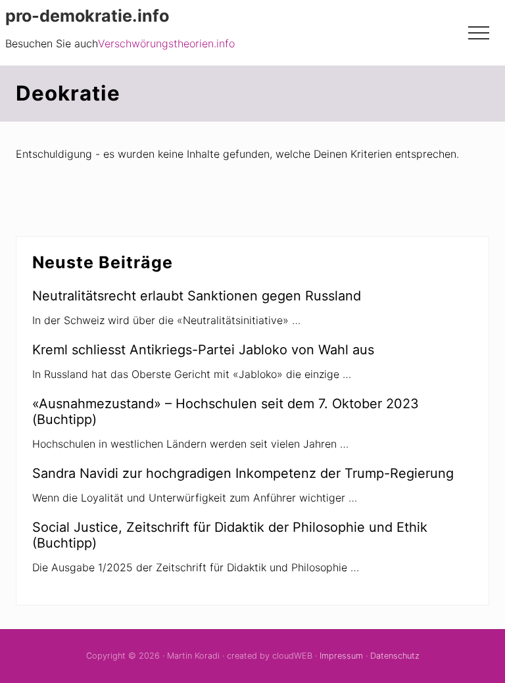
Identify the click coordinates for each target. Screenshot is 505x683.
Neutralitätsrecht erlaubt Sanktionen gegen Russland (196, 296)
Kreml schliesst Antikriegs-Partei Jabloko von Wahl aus (203, 350)
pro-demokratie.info (87, 16)
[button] (479, 32)
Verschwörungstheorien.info (166, 43)
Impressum (341, 656)
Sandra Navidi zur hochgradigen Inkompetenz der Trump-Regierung (243, 473)
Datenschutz (395, 656)
